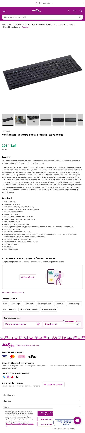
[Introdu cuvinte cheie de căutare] (80, 17)
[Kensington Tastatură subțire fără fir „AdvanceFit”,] (42, 72)
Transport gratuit (46, 3)
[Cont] (69, 11)
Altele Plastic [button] (29, 304)
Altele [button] (5, 304)
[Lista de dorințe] (74, 11)
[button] (42, 395)
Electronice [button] (60, 304)
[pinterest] (12, 377)
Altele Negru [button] (16, 304)
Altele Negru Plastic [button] (45, 304)
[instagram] (8, 377)
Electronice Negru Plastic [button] (29, 309)
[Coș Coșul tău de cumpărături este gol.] (81, 11)
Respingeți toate (46, 419)
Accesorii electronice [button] (49, 309)
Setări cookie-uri (46, 424)
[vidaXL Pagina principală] (36, 10)
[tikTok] (17, 377)
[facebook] (4, 377)
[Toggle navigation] (4, 10)
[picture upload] (54, 277)
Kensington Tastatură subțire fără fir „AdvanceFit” (33, 134)
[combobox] (42, 17)
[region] (28, 419)
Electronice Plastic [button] (9, 309)
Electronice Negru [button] (74, 304)
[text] (9, 146)
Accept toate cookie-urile (46, 413)
